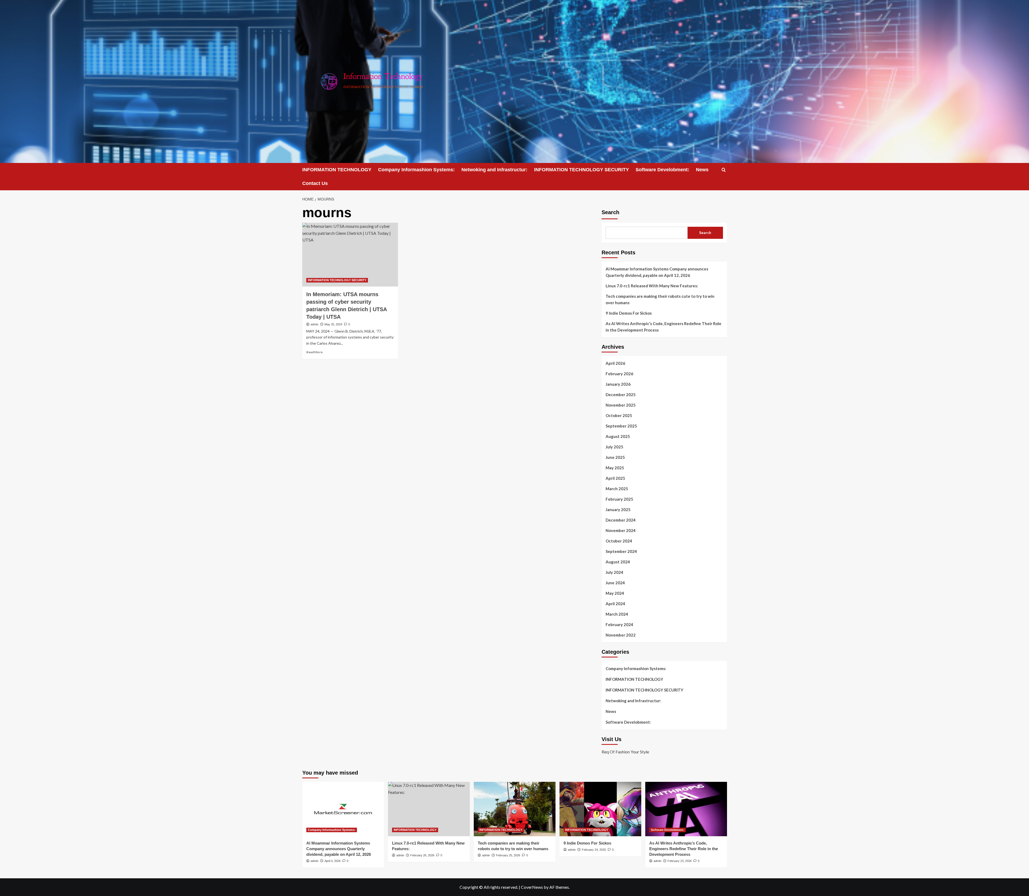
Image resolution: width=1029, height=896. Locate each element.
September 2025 (621, 425)
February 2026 (619, 373)
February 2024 (619, 624)
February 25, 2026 (508, 855)
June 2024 (615, 582)
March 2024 (617, 614)
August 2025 (618, 436)
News (702, 169)
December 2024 (621, 520)
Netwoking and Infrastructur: (494, 169)
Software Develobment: (662, 169)
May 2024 (615, 593)
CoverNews (532, 887)
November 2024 (621, 530)
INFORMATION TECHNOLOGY (336, 169)
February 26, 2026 (422, 855)
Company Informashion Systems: (416, 169)
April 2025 (615, 478)
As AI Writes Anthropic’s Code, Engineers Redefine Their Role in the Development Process (663, 326)
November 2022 (621, 635)
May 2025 (615, 467)
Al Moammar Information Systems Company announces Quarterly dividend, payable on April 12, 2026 (657, 272)
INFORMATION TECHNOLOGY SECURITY (581, 169)
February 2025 (619, 499)
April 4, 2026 (333, 860)
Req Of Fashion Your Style (625, 751)
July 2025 (614, 446)
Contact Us (315, 183)
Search (610, 212)
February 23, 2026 (680, 860)
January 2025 (618, 509)
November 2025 (621, 405)
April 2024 (615, 603)
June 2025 (615, 457)
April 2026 (615, 363)
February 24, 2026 (594, 849)
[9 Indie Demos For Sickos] (600, 809)
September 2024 (621, 551)
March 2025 (617, 488)
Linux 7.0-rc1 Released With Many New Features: (652, 285)
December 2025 (621, 394)
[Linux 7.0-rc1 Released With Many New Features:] (429, 809)
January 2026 (618, 384)
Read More (314, 352)
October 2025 (619, 415)
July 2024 (614, 572)
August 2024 (618, 561)
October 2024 (619, 540)
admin (314, 324)
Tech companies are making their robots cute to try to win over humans (660, 299)
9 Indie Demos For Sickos (629, 313)
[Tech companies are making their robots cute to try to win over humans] (514, 809)
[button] (723, 169)
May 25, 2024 (333, 324)
